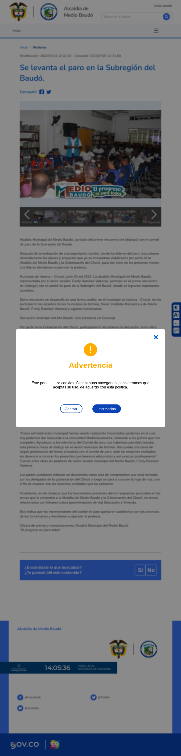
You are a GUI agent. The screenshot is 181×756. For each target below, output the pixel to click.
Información (107, 409)
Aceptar (71, 409)
